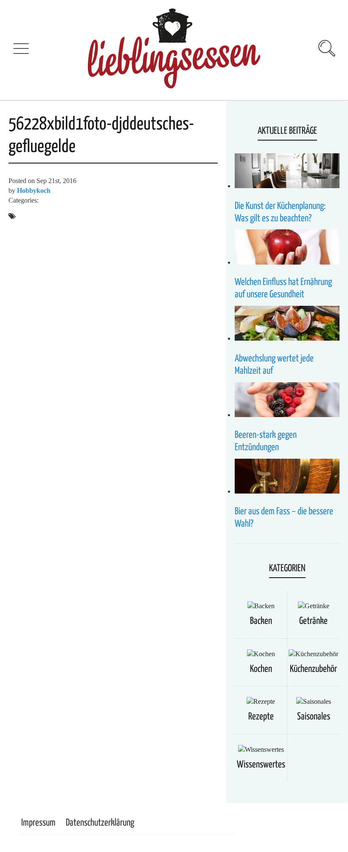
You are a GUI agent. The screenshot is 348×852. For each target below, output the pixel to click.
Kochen (261, 669)
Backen (261, 621)
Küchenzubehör (313, 669)
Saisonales (313, 717)
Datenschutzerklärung (100, 823)
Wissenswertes (261, 765)
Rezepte (261, 717)
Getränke (313, 621)
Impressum (38, 823)
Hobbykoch (34, 190)
